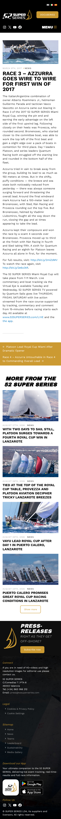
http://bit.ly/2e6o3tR (15, 267)
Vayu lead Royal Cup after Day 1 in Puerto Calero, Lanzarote (27, 545)
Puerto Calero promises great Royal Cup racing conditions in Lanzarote (25, 597)
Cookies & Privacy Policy (20, 709)
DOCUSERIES (47, 14)
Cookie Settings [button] (15, 713)
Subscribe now (32, 649)
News (28, 68)
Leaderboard (14, 743)
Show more (30, 609)
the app (8, 321)
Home (10, 729)
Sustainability (14, 747)
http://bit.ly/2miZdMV (44, 260)
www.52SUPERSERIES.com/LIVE (23, 317)
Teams (10, 738)
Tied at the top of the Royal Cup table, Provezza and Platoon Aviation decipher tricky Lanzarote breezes (29, 491)
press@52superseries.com (24, 692)
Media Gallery (14, 752)
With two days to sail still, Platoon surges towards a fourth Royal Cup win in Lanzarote (28, 435)
